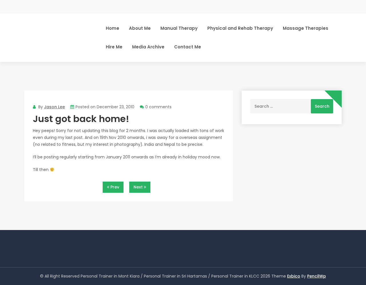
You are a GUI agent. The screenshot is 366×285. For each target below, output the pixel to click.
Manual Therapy (179, 28)
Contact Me (187, 47)
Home (112, 28)
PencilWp (316, 276)
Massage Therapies (305, 28)
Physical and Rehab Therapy (240, 28)
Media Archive (148, 47)
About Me (140, 28)
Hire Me (114, 47)
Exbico (293, 276)
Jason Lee (54, 107)
